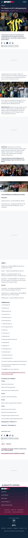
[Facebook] (2, 43)
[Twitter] (4, 43)
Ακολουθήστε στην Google (7, 448)
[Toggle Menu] (2, 2)
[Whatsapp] (13, 43)
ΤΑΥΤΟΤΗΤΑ (7, 509)
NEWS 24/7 (9, 528)
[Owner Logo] (14, 520)
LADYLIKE (21, 528)
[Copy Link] (10, 43)
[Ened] (14, 525)
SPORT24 (3, 528)
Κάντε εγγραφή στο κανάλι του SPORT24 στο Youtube (13, 453)
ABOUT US (13, 509)
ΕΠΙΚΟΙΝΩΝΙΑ (20, 509)
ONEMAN (16, 528)
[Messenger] (7, 43)
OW (26, 528)
